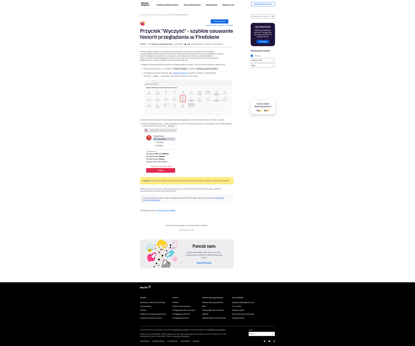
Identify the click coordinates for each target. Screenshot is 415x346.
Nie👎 (267, 111)
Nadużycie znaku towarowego (152, 302)
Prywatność (229, 25)
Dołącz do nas (228, 5)
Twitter (143, 310)
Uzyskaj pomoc (238, 318)
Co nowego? (220, 25)
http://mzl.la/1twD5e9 (166, 210)
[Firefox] (142, 23)
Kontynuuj (262, 42)
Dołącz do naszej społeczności (153, 314)
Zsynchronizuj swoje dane (243, 314)
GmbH (181, 230)
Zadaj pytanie (211, 5)
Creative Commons (181, 336)
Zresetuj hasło (238, 310)
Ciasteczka (185, 341)
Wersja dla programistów (212, 302)
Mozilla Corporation (216, 330)
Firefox (148, 15)
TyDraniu (186, 230)
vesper (192, 230)
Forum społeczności (192, 5)
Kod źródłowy (146, 306)
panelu (180, 73)
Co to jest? (236, 306)
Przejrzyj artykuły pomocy (167, 5)
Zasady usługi (158, 341)
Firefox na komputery (181, 306)
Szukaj (272, 16)
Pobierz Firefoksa (219, 21)
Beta (204, 306)
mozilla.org (144, 341)
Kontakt (196, 341)
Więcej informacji (204, 263)
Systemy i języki (211, 25)
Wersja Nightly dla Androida (214, 318)
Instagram (274, 341)
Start (142, 15)
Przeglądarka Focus (180, 318)
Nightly (205, 314)
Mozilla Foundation (181, 330)
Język (251, 330)
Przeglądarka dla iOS (181, 314)
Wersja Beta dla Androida (212, 310)
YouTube (269, 341)
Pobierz (175, 302)
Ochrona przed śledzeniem (162, 15)
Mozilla (145, 287)
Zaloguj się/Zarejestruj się (263, 4)
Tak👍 (259, 111)
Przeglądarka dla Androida (183, 310)
